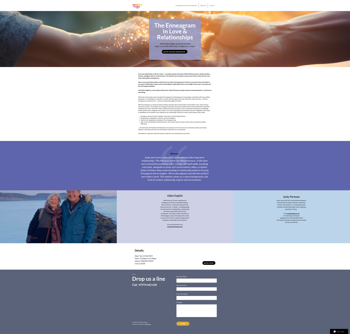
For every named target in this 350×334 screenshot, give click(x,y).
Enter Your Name (181, 276)
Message (179, 302)
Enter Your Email (181, 285)
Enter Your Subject (182, 294)
